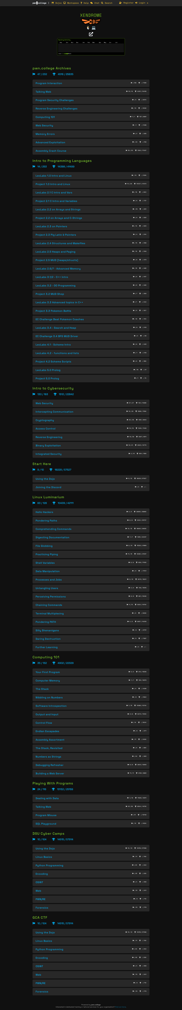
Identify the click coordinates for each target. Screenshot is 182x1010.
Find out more (120, 1007)
